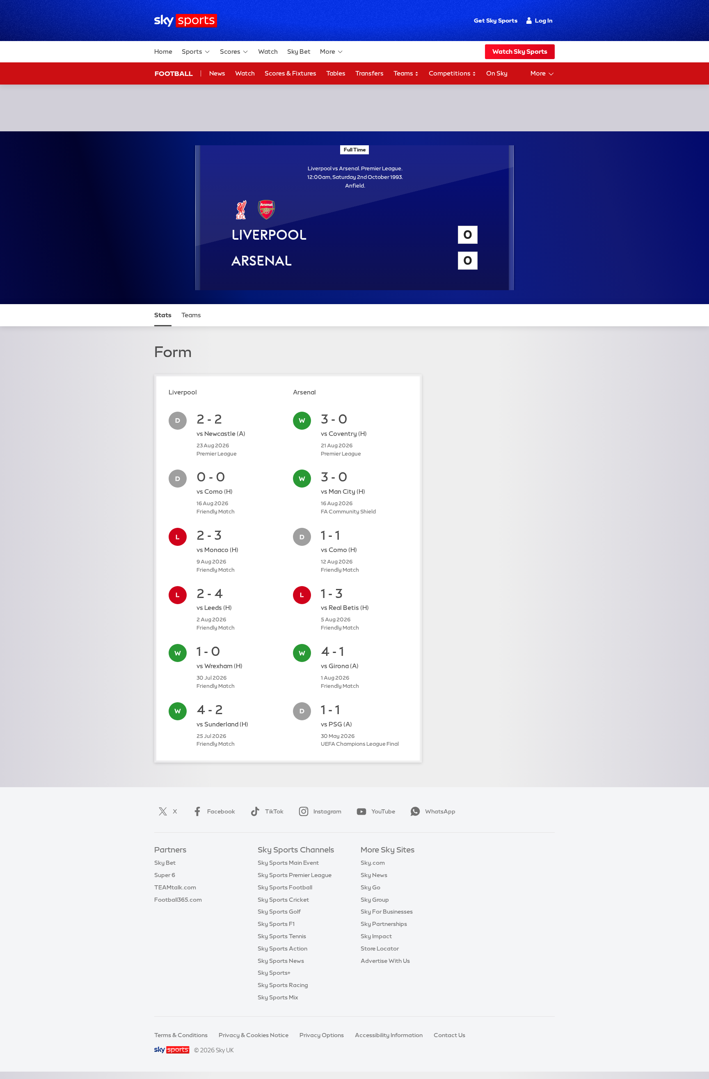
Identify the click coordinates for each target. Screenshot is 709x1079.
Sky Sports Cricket (283, 900)
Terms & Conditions (181, 1035)
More (327, 51)
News (217, 73)
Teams (403, 73)
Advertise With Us (385, 961)
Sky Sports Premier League (295, 875)
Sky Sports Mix (278, 997)
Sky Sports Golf (279, 911)
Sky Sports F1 (276, 924)
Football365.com (178, 900)
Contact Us (449, 1035)
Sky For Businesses (387, 911)
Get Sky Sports (495, 20)
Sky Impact (376, 936)
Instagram (327, 811)
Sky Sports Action (282, 948)
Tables (335, 73)
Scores (230, 51)
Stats (163, 315)
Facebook (221, 811)
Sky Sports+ (274, 973)
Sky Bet (299, 51)
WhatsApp (440, 811)
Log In (544, 20)
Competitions (450, 73)
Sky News (374, 875)
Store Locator (380, 948)
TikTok (274, 811)
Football (174, 73)
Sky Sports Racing (283, 985)
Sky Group (375, 900)
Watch (268, 51)
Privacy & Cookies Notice (253, 1035)
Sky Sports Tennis (282, 936)
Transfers (369, 73)
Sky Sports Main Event (288, 863)
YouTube (383, 811)
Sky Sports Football (285, 887)
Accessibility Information (389, 1035)
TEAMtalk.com (175, 887)
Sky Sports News (281, 961)
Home (163, 51)
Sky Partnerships (384, 924)
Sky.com (373, 863)
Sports (192, 51)
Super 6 (164, 875)
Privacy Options (322, 1035)
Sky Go (370, 887)
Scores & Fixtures (290, 73)
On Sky (497, 73)
